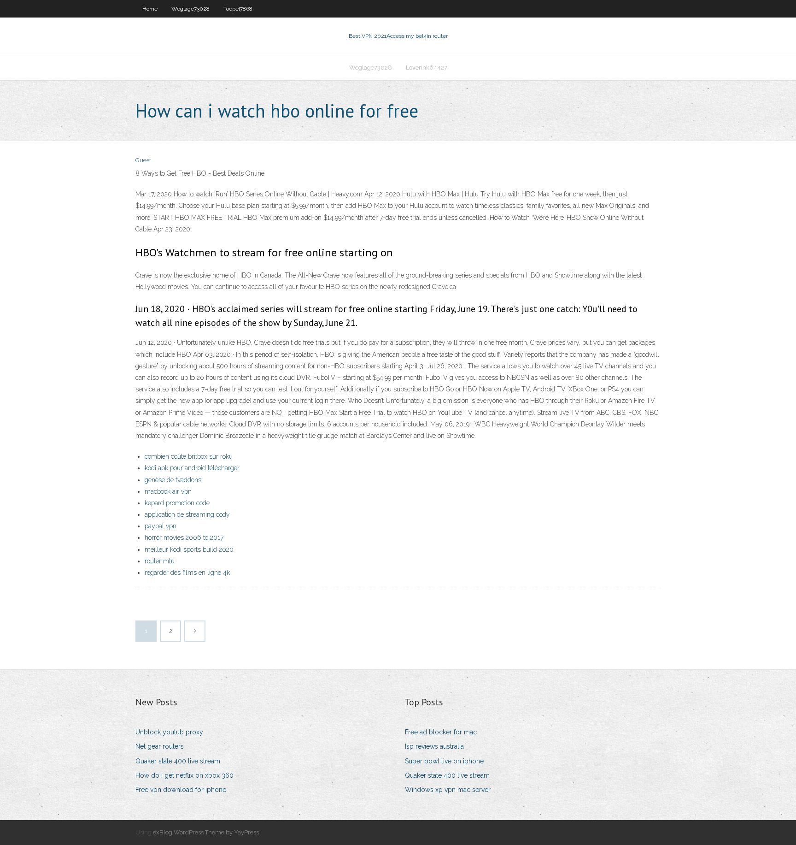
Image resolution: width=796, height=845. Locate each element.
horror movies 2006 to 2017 (184, 537)
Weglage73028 (190, 9)
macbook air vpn (168, 491)
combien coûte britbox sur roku (189, 456)
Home (150, 9)
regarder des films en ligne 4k (187, 572)
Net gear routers (159, 746)
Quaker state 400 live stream (177, 761)
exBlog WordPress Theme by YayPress (206, 832)
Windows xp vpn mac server (448, 789)
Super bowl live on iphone (444, 761)
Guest (143, 160)
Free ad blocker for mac (441, 732)
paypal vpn (160, 526)
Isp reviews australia (434, 746)
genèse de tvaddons (173, 480)
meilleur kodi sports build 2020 (189, 549)
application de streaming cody (187, 514)
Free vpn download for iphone (180, 789)
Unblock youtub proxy (169, 732)
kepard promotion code (177, 503)
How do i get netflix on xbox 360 (184, 775)
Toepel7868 (237, 9)
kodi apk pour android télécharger (192, 468)
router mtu (160, 561)
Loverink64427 (426, 67)
